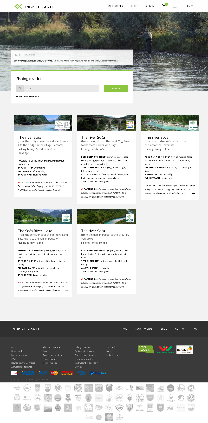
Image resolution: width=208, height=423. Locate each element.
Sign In (149, 5)
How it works (114, 5)
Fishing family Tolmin (157, 149)
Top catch (111, 347)
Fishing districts (50, 359)
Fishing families (50, 363)
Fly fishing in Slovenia (84, 351)
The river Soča (30, 137)
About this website (51, 347)
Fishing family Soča (92, 149)
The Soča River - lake (35, 230)
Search (116, 88)
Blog (134, 5)
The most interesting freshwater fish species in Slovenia (86, 363)
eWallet (14, 359)
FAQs (124, 328)
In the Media (112, 355)
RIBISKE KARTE (39, 7)
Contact (180, 328)
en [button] (189, 5)
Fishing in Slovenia (83, 347)
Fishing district (28, 54)
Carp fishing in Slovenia (85, 355)
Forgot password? (19, 355)
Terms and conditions (53, 355)
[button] (175, 5)
